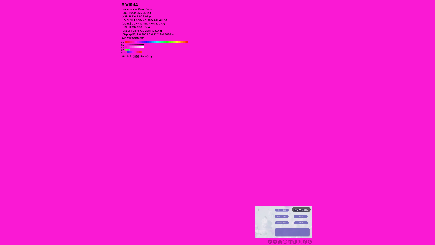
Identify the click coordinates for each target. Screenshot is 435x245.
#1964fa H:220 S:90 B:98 (150, 42)
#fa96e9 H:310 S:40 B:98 (136, 47)
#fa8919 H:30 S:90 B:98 (182, 42)
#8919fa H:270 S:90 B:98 (141, 42)
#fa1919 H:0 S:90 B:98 (187, 42)
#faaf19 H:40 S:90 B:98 (180, 42)
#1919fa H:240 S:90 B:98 (146, 42)
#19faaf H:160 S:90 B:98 (160, 42)
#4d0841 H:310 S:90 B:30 (138, 44)
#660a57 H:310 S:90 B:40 (136, 44)
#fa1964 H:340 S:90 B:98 (129, 42)
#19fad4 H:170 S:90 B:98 (158, 42)
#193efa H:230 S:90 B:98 (148, 42)
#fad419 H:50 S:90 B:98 (179, 42)
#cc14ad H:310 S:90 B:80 (129, 44)
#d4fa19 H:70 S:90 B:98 (175, 42)
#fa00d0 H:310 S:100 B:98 (126, 47)
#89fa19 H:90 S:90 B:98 (172, 42)
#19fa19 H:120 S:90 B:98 (167, 42)
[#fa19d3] (270, 241)
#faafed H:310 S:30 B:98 (138, 47)
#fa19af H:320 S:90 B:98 (133, 42)
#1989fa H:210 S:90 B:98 (151, 42)
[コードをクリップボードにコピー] (295, 241)
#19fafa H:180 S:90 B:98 (157, 42)
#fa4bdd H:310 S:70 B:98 (131, 47)
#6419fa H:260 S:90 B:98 (143, 42)
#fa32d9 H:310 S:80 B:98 (129, 47)
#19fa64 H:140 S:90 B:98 (163, 42)
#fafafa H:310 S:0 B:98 (143, 47)
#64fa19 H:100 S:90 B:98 (170, 42)
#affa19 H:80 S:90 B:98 (174, 42)
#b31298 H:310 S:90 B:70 (131, 44)
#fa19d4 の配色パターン (135, 56)
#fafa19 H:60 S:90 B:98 (177, 42)
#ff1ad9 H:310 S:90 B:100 (126, 44)
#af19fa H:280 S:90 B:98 (140, 42)
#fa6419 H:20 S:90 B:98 (184, 42)
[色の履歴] (285, 241)
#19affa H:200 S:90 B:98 (153, 42)
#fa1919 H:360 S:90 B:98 (126, 42)
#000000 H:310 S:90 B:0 (143, 44)
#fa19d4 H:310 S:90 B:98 (134, 42)
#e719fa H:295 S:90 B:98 (133, 52)
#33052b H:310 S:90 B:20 (140, 44)
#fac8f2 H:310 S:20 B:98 (140, 47)
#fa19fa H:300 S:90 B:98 (136, 42)
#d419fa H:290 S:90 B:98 (138, 42)
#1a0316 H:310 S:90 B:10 (141, 44)
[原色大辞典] (280, 241)
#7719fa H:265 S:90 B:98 (129, 52)
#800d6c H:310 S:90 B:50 (134, 44)
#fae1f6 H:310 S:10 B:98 (141, 47)
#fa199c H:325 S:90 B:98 (136, 52)
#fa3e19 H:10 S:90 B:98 (185, 42)
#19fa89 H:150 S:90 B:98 (162, 42)
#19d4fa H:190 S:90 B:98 (155, 42)
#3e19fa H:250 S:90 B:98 (145, 42)
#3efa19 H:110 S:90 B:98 (168, 42)
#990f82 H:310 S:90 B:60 (133, 44)
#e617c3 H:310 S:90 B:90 (128, 44)
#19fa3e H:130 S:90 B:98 (165, 42)
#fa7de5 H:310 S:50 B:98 (134, 47)
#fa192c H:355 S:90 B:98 (140, 52)
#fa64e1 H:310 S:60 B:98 (133, 47)
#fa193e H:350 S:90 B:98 (128, 42)
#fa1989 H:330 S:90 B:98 (131, 42)
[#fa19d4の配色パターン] (290, 241)
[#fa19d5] (275, 241)
